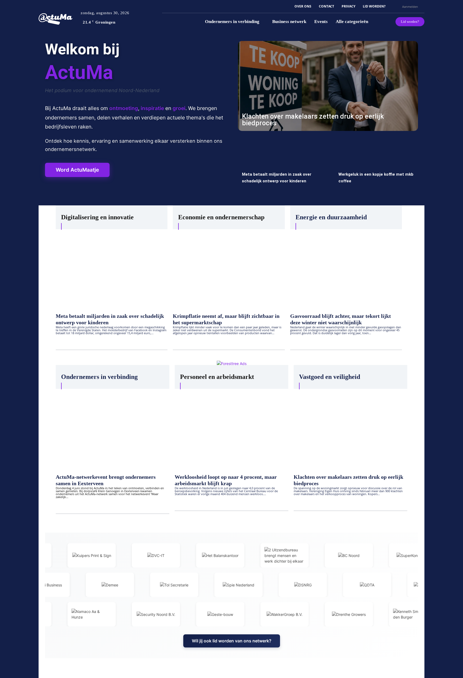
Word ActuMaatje (77, 170)
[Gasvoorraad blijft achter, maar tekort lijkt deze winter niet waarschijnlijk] (346, 268)
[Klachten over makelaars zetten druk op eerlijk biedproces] (328, 86)
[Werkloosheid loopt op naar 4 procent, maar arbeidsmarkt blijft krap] (231, 428)
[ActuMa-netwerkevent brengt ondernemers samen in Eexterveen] (112, 428)
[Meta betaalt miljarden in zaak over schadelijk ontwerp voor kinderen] (280, 168)
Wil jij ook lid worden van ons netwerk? (231, 640)
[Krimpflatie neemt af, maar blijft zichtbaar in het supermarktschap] (229, 268)
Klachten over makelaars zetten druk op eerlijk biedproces (313, 119)
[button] (395, 6)
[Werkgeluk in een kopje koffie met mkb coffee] (376, 168)
